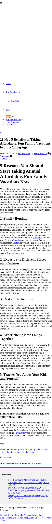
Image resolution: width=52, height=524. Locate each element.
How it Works (45, 517)
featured (32, 452)
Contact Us (6, 520)
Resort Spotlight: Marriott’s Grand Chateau (27, 480)
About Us (32, 517)
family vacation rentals (17, 452)
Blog (2, 517)
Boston (16, 243)
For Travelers (24, 153)
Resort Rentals (40, 153)
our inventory (20, 433)
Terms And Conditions (16, 517)
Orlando (16, 240)
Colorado (37, 237)
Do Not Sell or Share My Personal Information (21, 515)
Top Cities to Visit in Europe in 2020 (24, 487)
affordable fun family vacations (14, 449)
